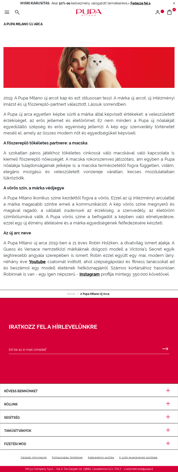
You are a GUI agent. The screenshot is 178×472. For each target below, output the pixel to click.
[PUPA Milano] (89, 12)
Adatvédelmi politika (101, 457)
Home (71, 294)
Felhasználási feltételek (67, 457)
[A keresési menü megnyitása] (17, 12)
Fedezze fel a (140, 3)
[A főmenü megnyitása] (7, 12)
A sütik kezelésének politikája (138, 457)
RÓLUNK (11, 404)
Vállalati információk (34, 457)
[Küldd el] (165, 347)
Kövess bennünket (21, 391)
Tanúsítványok (17, 431)
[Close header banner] (174, 3)
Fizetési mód (15, 444)
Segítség (12, 417)
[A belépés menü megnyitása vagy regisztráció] (159, 12)
